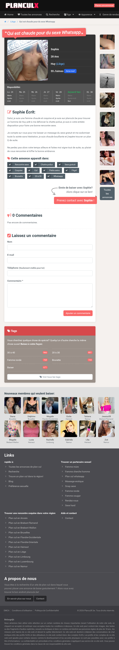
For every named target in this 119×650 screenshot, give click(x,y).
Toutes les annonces (107, 193)
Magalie (50, 416)
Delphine (31, 416)
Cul (35, 170)
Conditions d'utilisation (22, 610)
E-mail (10, 254)
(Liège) (60, 63)
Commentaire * (15, 280)
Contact (40, 598)
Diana (12, 416)
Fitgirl (74, 170)
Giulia (68, 416)
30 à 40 (27, 352)
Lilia (87, 440)
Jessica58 (106, 416)
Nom (9, 241)
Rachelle (50, 440)
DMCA (6, 610)
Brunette (19, 176)
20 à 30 (38, 176)
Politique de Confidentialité (47, 610)
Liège (13, 21)
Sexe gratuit (69, 164)
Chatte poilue (46, 164)
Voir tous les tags (51, 377)
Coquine (18, 170)
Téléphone (26, 267)
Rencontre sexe (22, 164)
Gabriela (69, 440)
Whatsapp (58, 176)
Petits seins (54, 170)
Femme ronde (27, 360)
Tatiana (87, 416)
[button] (27, 60)
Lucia (31, 440)
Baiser (27, 367)
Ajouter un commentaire (78, 313)
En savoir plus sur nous (19, 598)
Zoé (106, 440)
